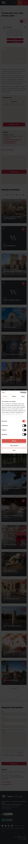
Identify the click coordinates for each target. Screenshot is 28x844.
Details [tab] (14, 396)
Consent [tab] (5, 396)
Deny (14, 450)
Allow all (14, 441)
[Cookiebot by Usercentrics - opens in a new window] (20, 392)
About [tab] (23, 396)
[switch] (24, 425)
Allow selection (14, 445)
